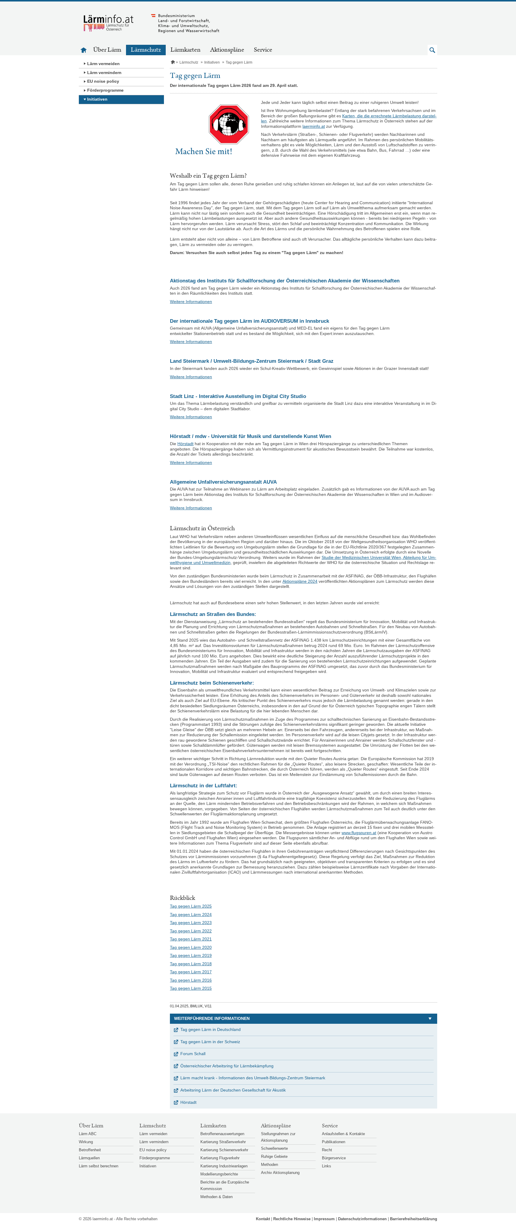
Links (326, 1166)
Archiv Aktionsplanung (280, 1172)
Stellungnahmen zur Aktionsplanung (278, 1137)
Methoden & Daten (216, 1197)
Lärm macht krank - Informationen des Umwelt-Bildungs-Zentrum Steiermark (252, 1077)
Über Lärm (107, 49)
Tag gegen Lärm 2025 (191, 906)
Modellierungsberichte (219, 1174)
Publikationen (333, 1142)
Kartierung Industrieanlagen (224, 1166)
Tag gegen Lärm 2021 (191, 939)
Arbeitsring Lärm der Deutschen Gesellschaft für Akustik (233, 1090)
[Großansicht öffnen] (212, 128)
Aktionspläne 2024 (299, 581)
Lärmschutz (146, 49)
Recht (327, 1150)
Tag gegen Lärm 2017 (191, 971)
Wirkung (86, 1142)
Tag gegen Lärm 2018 (191, 963)
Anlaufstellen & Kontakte (343, 1134)
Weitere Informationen (191, 301)
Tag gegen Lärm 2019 (191, 955)
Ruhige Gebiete (274, 1156)
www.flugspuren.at (359, 832)
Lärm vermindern (104, 72)
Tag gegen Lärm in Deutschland (210, 1029)
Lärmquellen (89, 1158)
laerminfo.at (313, 126)
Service (263, 49)
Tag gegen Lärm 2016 (191, 980)
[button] (432, 50)
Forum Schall (192, 1053)
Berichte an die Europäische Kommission (224, 1185)
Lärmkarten (186, 49)
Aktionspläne (227, 49)
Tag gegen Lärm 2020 (191, 947)
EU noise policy (103, 81)
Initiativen (97, 99)
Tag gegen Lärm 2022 (191, 931)
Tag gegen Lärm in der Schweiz (210, 1041)
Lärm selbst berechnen (98, 1166)
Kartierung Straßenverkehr (223, 1142)
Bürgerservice (334, 1158)
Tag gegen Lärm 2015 (191, 988)
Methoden (269, 1164)
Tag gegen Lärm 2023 (191, 922)
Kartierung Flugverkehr (219, 1158)
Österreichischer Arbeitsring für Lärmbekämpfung (227, 1065)
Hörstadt (185, 443)
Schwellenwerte (274, 1148)
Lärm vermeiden (103, 63)
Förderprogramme (105, 90)
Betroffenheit (90, 1150)
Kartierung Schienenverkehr (224, 1150)
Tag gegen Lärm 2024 (191, 914)
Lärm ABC (87, 1134)
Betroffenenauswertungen (222, 1134)
